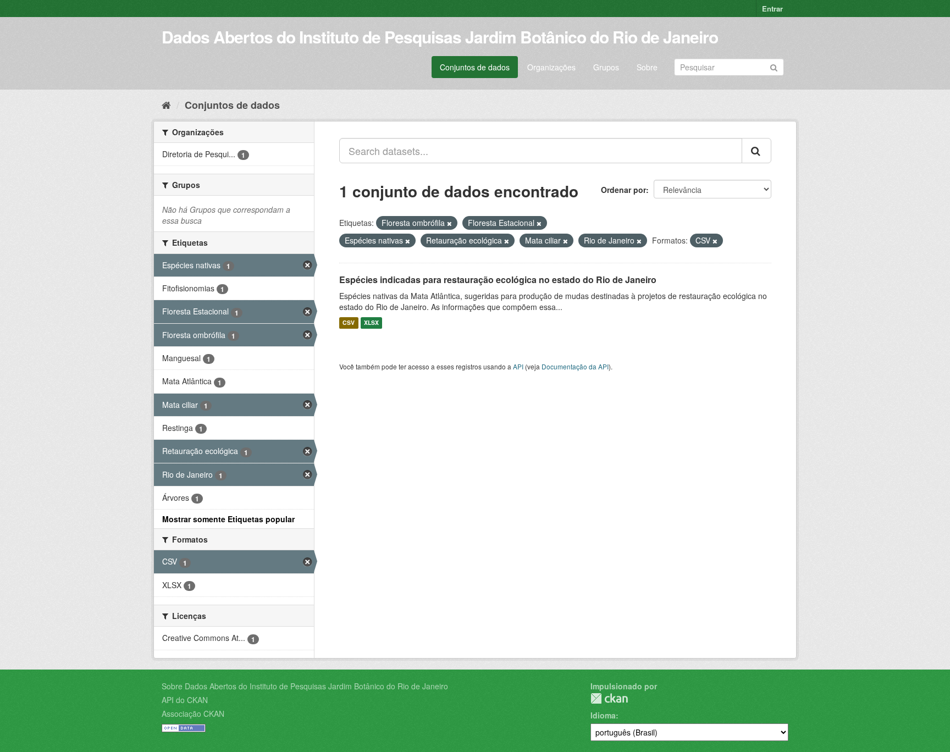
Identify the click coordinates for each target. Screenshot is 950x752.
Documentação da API (575, 366)
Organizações (551, 67)
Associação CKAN (193, 713)
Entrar (772, 8)
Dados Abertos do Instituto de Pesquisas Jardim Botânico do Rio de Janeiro (440, 36)
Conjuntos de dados (475, 67)
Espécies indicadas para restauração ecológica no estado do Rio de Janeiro (497, 279)
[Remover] (449, 223)
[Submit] (773, 66)
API (518, 366)
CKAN (609, 698)
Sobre (647, 67)
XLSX (371, 323)
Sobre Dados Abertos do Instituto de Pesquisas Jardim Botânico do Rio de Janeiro (305, 686)
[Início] (166, 104)
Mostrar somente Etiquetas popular (228, 518)
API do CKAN (185, 699)
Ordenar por (623, 189)
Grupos (606, 67)
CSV (349, 323)
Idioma (603, 715)
